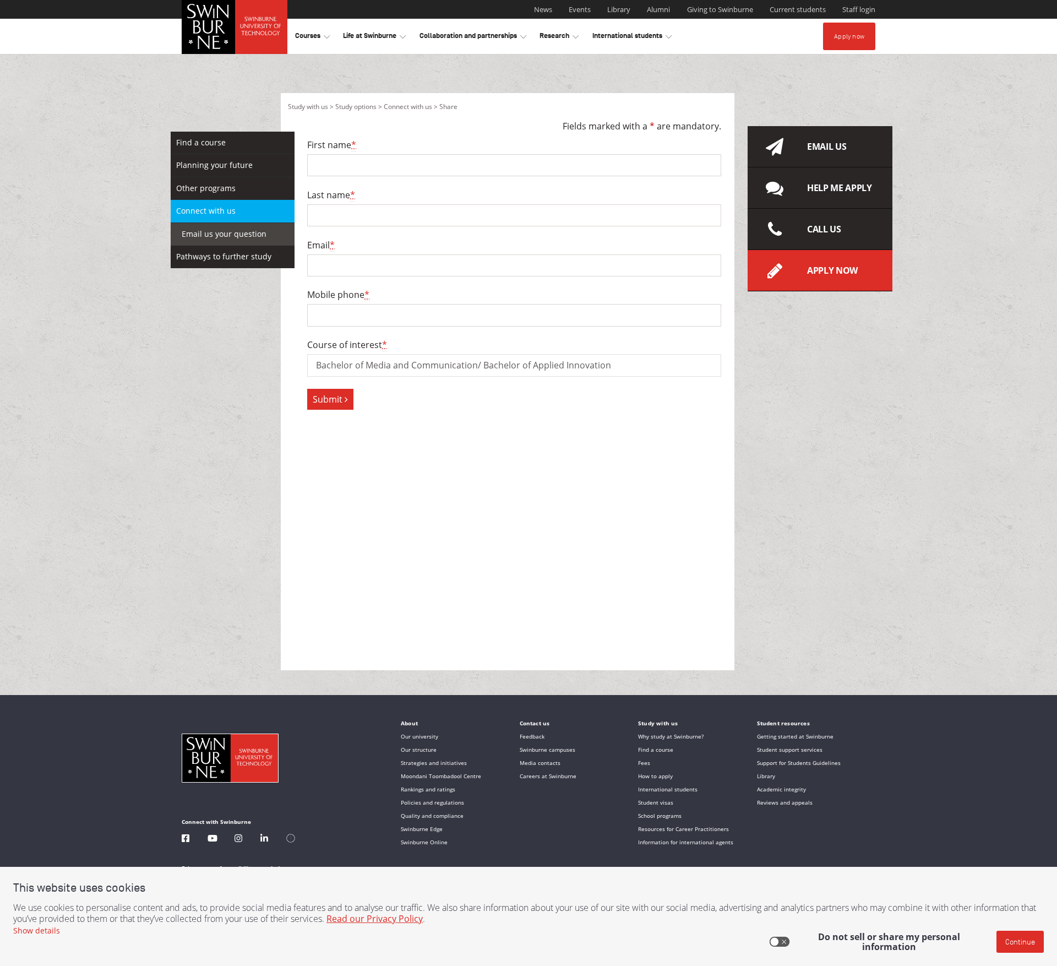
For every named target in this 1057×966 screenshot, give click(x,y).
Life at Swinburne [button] (374, 37)
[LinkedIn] (264, 839)
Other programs (206, 188)
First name (331, 145)
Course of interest (347, 345)
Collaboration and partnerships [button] (472, 37)
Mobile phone (338, 295)
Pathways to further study (223, 256)
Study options (356, 106)
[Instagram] (238, 839)
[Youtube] (212, 839)
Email (321, 245)
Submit (329, 399)
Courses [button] (312, 37)
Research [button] (559, 37)
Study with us (308, 106)
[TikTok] (290, 839)
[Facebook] (185, 839)
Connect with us (408, 106)
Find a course (201, 142)
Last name (331, 195)
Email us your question (224, 234)
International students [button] (632, 37)
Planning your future (214, 165)
